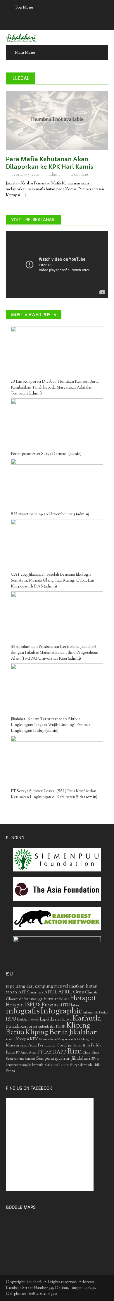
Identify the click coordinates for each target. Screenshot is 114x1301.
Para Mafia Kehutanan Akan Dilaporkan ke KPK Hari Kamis (49, 163)
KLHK (60, 1026)
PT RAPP (45, 1052)
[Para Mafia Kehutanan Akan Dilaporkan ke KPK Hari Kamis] (57, 120)
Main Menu (25, 53)
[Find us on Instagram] (74, 22)
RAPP (59, 1052)
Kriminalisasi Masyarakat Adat (59, 1039)
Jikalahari (23, 1020)
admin (54, 175)
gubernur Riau (53, 999)
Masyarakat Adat (21, 1045)
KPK (34, 1039)
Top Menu (24, 8)
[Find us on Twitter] (51, 22)
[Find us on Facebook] (40, 22)
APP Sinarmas (30, 992)
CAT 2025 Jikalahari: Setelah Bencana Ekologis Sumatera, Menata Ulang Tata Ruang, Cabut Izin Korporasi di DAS (52, 581)
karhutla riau (46, 1026)
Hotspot (83, 998)
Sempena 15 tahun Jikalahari (63, 1059)
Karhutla (86, 1018)
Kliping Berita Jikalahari (61, 1032)
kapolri (67, 1020)
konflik (10, 1039)
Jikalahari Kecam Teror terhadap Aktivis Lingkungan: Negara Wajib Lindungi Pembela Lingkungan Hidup (51, 725)
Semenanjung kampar (20, 1059)
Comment (79, 175)
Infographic (61, 1011)
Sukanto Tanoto (56, 1065)
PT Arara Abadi (26, 1053)
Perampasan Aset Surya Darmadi (39, 454)
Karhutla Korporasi (21, 1026)
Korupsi (22, 1039)
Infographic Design (95, 1013)
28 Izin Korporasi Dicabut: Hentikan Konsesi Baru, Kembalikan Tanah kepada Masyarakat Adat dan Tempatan (55, 388)
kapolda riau (50, 1020)
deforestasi (28, 999)
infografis (23, 1011)
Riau (74, 1051)
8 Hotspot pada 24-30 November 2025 (43, 514)
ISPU (11, 1019)
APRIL (50, 992)
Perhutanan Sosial (52, 1045)
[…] (23, 195)
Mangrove (87, 1039)
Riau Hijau (91, 1052)
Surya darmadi (81, 1065)
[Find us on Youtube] (63, 22)
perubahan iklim (79, 1046)
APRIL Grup (71, 992)
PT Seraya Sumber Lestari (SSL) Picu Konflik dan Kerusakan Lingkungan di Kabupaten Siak (53, 794)
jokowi (34, 1020)
